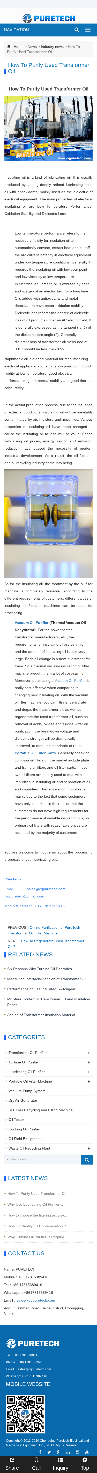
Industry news (52, 46)
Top (85, 1468)
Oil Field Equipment (25, 1139)
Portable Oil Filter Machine (30, 1081)
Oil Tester (16, 1119)
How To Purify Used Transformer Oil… (39, 1193)
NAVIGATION (16, 30)
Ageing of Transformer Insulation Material (41, 1015)
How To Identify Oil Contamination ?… (39, 1226)
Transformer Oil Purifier (28, 1053)
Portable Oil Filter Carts (35, 753)
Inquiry (60, 1468)
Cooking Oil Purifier (24, 1129)
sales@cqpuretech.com (36, 1300)
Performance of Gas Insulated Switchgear (41, 989)
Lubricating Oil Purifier (27, 1072)
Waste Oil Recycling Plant (29, 1148)
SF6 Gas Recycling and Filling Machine (41, 1110)
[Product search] (87, 1160)
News (32, 46)
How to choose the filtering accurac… (38, 1215)
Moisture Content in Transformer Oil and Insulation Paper (48, 1002)
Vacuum (22, 623)
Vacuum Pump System (27, 1091)
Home (19, 46)
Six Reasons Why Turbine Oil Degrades (39, 969)
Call (36, 1468)
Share (12, 1468)
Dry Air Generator (23, 1100)
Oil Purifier (39, 623)
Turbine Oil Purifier (24, 1062)
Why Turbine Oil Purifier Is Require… (38, 1237)
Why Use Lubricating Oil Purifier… (35, 1204)
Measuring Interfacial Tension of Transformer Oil (46, 979)
